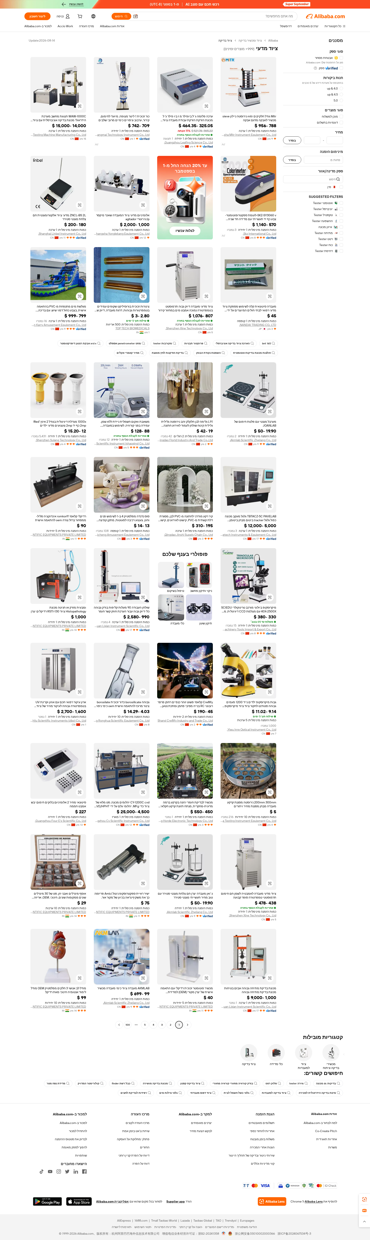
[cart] (79, 17)
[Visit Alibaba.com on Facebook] (84, 1171)
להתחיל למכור (78, 1131)
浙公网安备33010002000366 (255, 1233)
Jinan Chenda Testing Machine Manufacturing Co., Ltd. (58, 134)
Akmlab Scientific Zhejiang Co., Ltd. (253, 440)
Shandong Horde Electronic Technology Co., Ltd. (185, 820)
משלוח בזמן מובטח (262, 1139)
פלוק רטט (271, 1083)
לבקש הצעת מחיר (201, 1131)
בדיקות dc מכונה (326, 1083)
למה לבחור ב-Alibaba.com (320, 1123)
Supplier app (175, 1201)
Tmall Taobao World (164, 1220)
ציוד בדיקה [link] (225, 40)
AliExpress (124, 1220)
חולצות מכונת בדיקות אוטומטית (252, 352)
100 (127, 1024)
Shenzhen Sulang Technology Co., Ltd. (61, 440)
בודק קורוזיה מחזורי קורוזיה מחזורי (233, 1083)
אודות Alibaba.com (324, 1114)
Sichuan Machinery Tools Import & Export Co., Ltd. (248, 629)
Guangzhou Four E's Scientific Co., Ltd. (60, 820)
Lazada (185, 1220)
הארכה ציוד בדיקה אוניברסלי (233, 343)
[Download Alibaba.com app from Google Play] (47, 1201)
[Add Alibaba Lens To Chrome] (272, 1201)
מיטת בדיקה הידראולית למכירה (317, 1092)
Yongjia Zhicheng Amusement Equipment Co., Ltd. (121, 534)
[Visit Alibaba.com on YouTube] (50, 1171)
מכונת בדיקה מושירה (155, 1083)
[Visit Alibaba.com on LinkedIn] (75, 1171)
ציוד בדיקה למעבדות (274, 1092)
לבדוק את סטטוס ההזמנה (71, 1139)
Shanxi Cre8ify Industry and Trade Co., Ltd (185, 720)
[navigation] (313, 533)
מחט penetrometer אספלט (125, 343)
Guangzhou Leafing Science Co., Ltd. (188, 142)
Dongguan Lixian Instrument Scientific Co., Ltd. (121, 626)
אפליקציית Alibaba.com (112, 1201)
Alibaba (273, 40)
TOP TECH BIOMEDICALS (132, 328)
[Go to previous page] (187, 1025)
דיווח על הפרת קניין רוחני (133, 1155)
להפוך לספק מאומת (74, 1147)
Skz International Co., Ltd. (259, 233)
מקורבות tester (162, 343)
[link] (364, 1199)
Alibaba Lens (314, 1201)
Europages (247, 1220)
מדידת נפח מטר (56, 1083)
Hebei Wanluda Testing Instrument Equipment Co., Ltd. (248, 820)
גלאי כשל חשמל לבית (236, 1092)
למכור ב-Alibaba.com (73, 1123)
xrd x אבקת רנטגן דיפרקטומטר (78, 343)
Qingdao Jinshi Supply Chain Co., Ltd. (188, 534)
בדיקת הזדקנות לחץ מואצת (168, 352)
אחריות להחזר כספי (262, 1131)
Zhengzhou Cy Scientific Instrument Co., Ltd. (121, 820)
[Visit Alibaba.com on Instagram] (58, 1171)
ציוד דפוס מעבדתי (200, 1092)
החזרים (144, 1147)
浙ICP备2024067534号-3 (294, 1233)
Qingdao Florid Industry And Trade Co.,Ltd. (185, 440)
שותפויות (81, 1155)
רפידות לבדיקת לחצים (134, 1092)
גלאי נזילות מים (168, 1092)
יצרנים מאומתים (201, 1123)
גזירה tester (296, 1083)
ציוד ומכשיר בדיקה (250, 40)
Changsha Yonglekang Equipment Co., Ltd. (121, 233)
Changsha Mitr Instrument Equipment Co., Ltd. (248, 134)
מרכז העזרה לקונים (137, 1123)
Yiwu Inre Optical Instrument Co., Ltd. (251, 729)
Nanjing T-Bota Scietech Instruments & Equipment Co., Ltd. (248, 534)
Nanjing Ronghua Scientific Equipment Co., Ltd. (121, 720)
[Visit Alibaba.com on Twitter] (67, 1171)
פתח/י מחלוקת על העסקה (133, 1139)
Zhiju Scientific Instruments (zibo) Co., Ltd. (58, 720)
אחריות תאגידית (326, 1139)
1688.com (141, 1220)
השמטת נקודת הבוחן (208, 352)
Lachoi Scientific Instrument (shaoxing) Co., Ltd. (121, 443)
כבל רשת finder (121, 1083)
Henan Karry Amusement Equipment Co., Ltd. (58, 325)
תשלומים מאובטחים (262, 1123)
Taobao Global (202, 1220)
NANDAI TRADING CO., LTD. (257, 325)
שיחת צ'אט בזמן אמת (135, 1131)
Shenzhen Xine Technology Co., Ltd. (189, 328)
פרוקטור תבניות (193, 343)
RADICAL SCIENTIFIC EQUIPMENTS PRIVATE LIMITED (58, 534)
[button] (135, 16)
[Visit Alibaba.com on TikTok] (41, 1171)
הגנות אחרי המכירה (262, 1147)
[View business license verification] (224, 1233)
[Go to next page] (119, 1025)
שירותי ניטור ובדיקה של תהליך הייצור (252, 1155)
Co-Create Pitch (326, 1131)
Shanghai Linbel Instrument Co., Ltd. (62, 233)
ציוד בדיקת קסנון (190, 1083)
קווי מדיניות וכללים (263, 1163)
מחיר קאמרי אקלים (128, 352)
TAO (218, 1220)
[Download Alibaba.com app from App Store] (79, 1201)
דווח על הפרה (140, 1163)
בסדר (292, 140)
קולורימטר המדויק (88, 1083)
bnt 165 (266, 343)
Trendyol (230, 1220)
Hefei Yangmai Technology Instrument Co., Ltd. (121, 134)
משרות (332, 1147)
